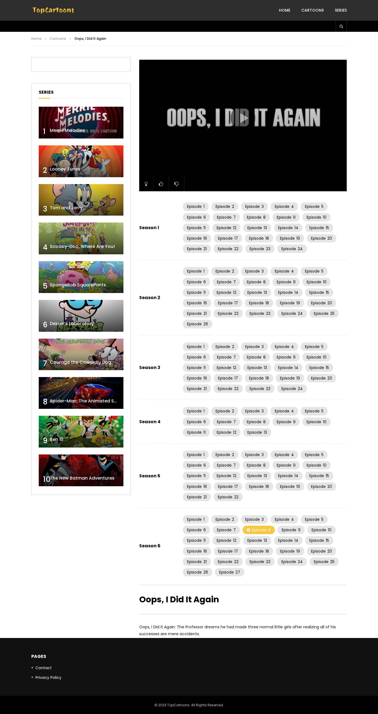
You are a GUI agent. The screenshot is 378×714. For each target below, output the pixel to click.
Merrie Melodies (67, 130)
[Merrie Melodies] (81, 122)
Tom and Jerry (66, 208)
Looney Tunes (65, 169)
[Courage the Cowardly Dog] (81, 354)
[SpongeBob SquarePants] (81, 277)
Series (341, 10)
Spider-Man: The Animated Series (87, 401)
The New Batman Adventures (82, 478)
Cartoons (312, 10)
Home (284, 10)
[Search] (341, 26)
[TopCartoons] (53, 10)
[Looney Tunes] (81, 161)
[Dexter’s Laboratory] (81, 316)
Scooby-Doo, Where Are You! (82, 246)
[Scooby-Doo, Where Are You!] (81, 238)
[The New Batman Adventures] (81, 470)
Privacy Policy (48, 677)
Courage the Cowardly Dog (80, 362)
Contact (43, 668)
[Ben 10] (81, 432)
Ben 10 (56, 439)
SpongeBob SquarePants (78, 285)
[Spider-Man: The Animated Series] (81, 393)
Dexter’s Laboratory (72, 323)
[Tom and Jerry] (81, 200)
